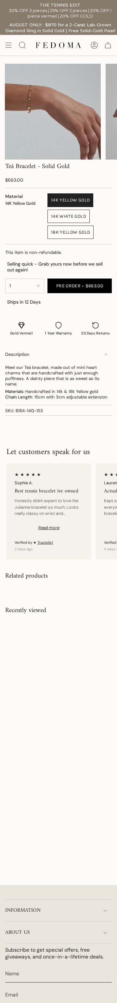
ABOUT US (17, 932)
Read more (48, 528)
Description (17, 354)
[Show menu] (8, 45)
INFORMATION (23, 910)
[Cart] (108, 45)
